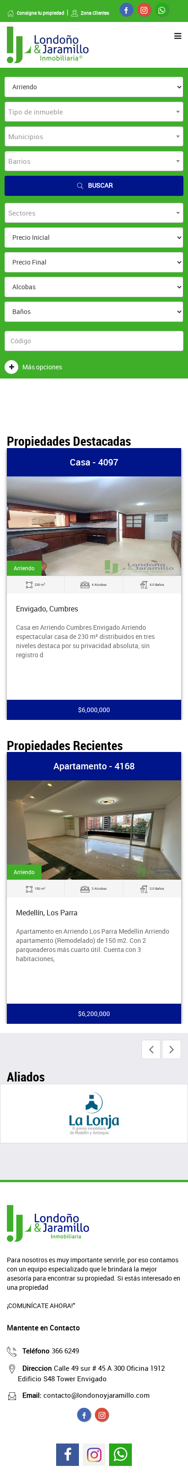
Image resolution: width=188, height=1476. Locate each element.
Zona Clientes (95, 13)
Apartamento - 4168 (94, 766)
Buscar (100, 185)
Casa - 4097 (94, 462)
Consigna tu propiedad (40, 13)
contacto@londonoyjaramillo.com (86, 1395)
